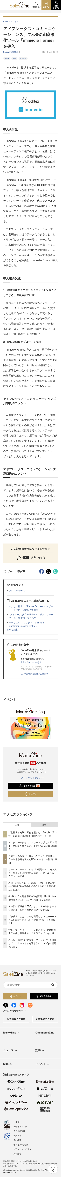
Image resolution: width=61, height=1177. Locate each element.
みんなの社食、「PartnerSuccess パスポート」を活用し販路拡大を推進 (31, 608)
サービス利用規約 (21, 1144)
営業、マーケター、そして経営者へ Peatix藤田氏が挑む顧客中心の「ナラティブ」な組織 (32, 931)
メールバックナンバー (32, 777)
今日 (17, 825)
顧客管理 (23, 58)
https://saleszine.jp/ (31, 662)
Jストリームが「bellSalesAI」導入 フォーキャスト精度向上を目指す (31, 616)
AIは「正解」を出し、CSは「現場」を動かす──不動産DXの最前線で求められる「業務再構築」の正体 (32, 886)
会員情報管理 (19, 1130)
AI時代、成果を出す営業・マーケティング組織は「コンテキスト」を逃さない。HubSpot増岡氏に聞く (32, 943)
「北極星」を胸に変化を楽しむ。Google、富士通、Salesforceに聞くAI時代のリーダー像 (32, 834)
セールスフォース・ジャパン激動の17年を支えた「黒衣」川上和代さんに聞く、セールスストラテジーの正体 (32, 873)
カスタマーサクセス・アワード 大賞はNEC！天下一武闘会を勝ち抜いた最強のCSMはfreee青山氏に (33, 846)
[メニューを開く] (5, 5)
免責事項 (17, 1135)
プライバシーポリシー (23, 1149)
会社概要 (17, 1140)
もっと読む (12, 629)
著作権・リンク (20, 1126)
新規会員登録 (32, 785)
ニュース (8, 1050)
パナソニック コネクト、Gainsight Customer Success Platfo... (26, 624)
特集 (5, 1064)
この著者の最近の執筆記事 (34, 673)
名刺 (14, 58)
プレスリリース (17, 590)
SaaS (7, 58)
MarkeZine (9, 1032)
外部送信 (17, 1153)
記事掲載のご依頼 (45, 1019)
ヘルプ (16, 1121)
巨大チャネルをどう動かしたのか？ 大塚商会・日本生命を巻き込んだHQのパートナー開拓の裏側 (32, 859)
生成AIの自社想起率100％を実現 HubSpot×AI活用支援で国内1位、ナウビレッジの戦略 (32, 898)
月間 (44, 825)
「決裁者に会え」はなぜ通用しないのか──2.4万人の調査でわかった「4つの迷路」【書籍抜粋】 (32, 920)
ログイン (32, 794)
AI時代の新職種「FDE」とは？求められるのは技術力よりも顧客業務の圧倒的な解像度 (32, 908)
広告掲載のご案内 (16, 1019)
